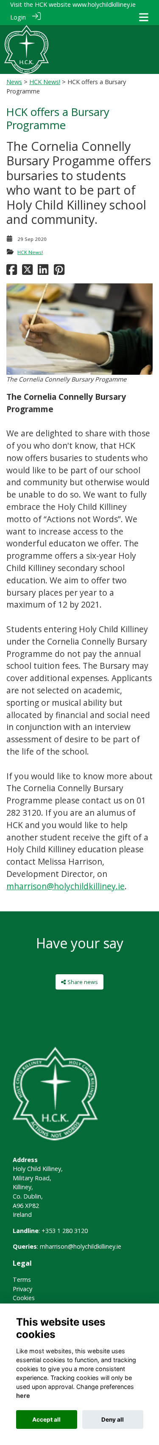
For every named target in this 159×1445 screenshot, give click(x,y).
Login (18, 17)
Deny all (112, 1419)
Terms (22, 1279)
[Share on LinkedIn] (43, 272)
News (14, 82)
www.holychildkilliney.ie (104, 4)
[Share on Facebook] (11, 272)
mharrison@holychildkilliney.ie (65, 886)
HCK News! (44, 82)
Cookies (24, 1298)
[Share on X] (27, 272)
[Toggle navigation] (144, 17)
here (23, 1395)
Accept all (46, 1419)
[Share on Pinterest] (59, 272)
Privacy (22, 1289)
